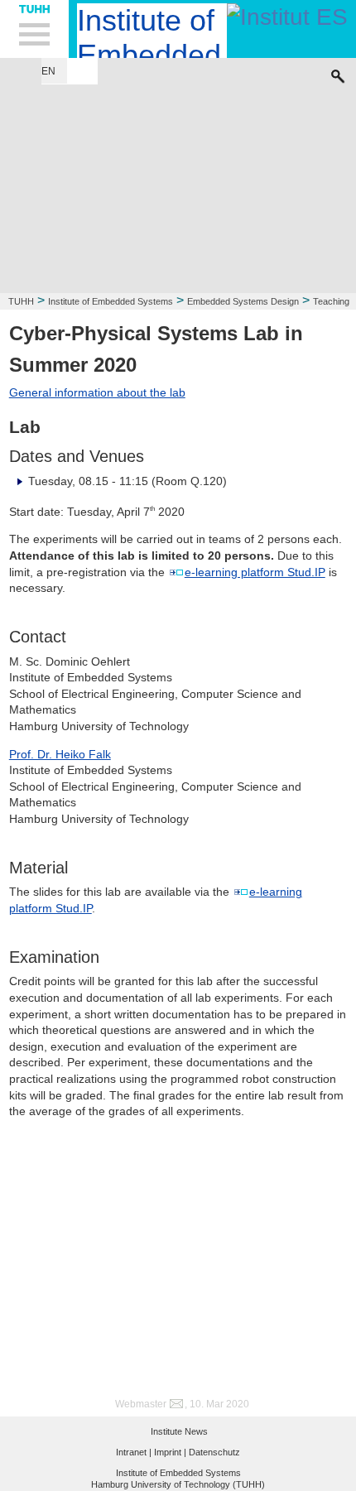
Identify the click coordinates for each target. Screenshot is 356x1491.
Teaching (331, 301)
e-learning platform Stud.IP (255, 572)
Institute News (179, 1431)
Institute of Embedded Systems (110, 301)
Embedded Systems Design (243, 301)
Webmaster (140, 1404)
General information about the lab (97, 392)
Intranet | (134, 1452)
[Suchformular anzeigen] (338, 72)
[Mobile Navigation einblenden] (34, 29)
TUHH (21, 301)
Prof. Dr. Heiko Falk (60, 754)
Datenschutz (214, 1452)
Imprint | (170, 1452)
